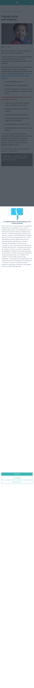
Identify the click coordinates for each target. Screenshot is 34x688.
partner (11, 226)
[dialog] (17, 447)
